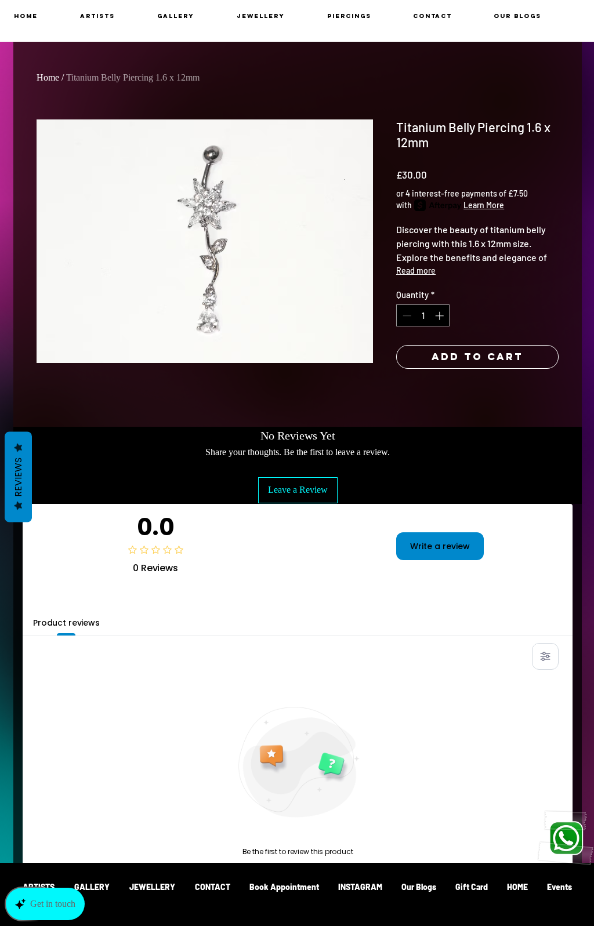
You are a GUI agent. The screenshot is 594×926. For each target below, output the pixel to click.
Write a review (440, 546)
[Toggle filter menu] (545, 656)
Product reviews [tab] (66, 623)
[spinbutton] (423, 315)
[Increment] (440, 315)
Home (48, 77)
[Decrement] (406, 315)
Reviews (18, 476)
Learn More (483, 205)
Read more (416, 270)
